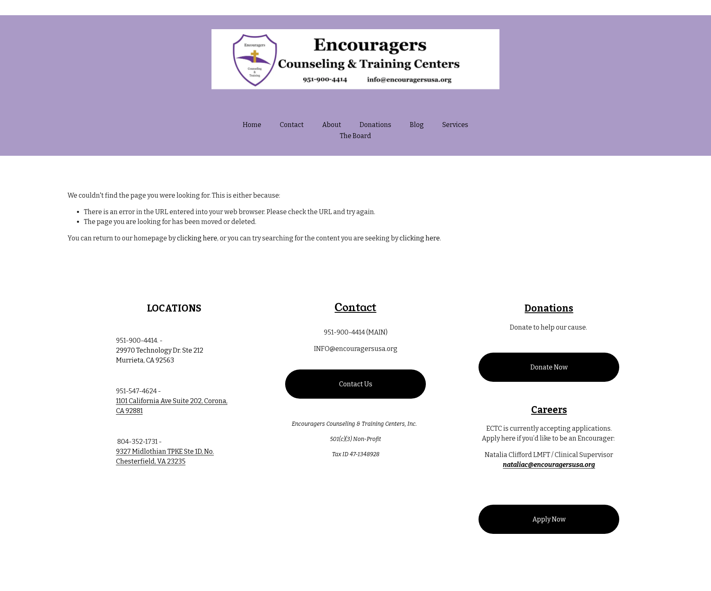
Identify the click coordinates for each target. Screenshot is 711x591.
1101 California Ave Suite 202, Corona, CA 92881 (172, 406)
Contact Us (355, 384)
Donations (375, 125)
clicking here (197, 238)
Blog (417, 125)
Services (455, 125)
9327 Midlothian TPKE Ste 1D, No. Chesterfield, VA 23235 (165, 456)
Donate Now (549, 367)
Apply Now (549, 519)
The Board (355, 136)
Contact (292, 125)
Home (252, 125)
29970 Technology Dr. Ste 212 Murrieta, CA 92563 (159, 355)
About (331, 125)
